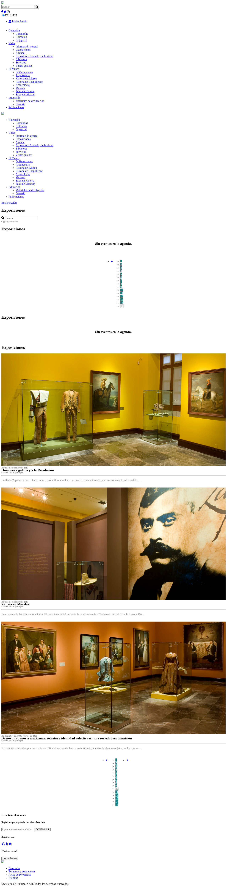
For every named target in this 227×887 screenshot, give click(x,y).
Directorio (14, 868)
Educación (14, 97)
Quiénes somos (24, 72)
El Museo (14, 68)
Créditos (13, 877)
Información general (27, 46)
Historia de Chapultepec (29, 81)
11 (121, 293)
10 (121, 290)
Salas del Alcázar (25, 94)
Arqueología (23, 84)
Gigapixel (21, 40)
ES (7, 15)
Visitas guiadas (24, 65)
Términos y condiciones (22, 871)
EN (15, 15)
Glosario (20, 104)
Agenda (20, 52)
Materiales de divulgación (30, 100)
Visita (12, 43)
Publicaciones (16, 107)
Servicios (21, 62)
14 (121, 302)
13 (121, 299)
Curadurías (22, 33)
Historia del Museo (26, 78)
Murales (20, 88)
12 (121, 296)
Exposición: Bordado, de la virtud (34, 56)
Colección (14, 30)
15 (122, 306)
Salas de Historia (25, 91)
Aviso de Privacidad (20, 874)
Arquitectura (23, 75)
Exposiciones (23, 49)
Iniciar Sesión (19, 21)
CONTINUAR (42, 829)
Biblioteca (21, 59)
